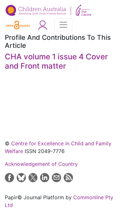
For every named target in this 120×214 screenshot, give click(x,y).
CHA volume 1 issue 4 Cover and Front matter (56, 61)
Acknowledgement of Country (41, 164)
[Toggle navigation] (63, 24)
